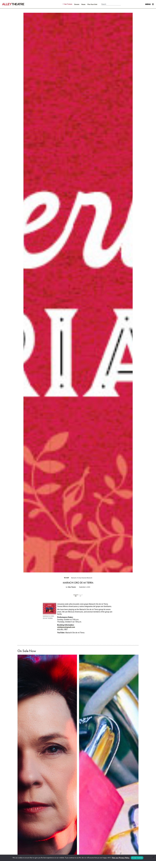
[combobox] (111, 4)
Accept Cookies (137, 858)
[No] (153, 857)
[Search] (122, 4)
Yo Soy (66, 578)
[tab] (75, 596)
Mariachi (73, 578)
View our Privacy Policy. (121, 858)
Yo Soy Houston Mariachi (84, 578)
